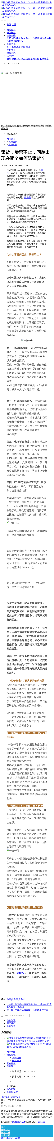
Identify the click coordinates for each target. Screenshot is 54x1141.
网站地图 (11, 1052)
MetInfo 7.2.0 (18, 1122)
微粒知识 (12, 144)
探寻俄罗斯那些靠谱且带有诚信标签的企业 (28, 1041)
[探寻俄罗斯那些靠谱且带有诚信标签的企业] (29, 1038)
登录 (9, 24)
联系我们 (11, 1066)
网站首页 (11, 29)
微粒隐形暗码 (23, 125)
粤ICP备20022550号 (11, 1097)
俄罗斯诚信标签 (9, 125)
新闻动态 (11, 1023)
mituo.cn (41, 1122)
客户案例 (11, 1063)
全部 (9, 38)
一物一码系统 (37, 125)
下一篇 (27, 1010)
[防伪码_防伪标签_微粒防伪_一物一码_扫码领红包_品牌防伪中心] (27, 10)
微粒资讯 (12, 142)
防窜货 (27, 197)
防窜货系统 (19, 999)
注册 (14, 24)
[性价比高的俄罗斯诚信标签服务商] (25, 1044)
